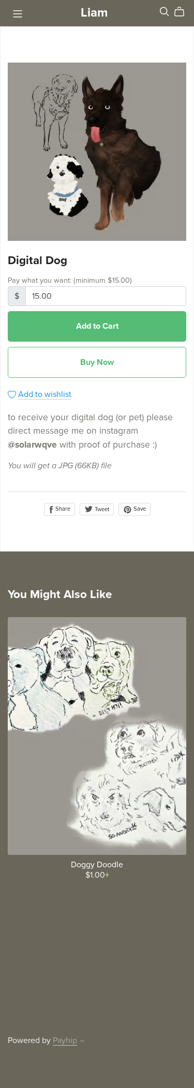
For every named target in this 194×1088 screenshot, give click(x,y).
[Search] (164, 12)
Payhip (65, 1040)
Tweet (101, 509)
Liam (94, 12)
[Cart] (183, 12)
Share (62, 508)
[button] (82, 1042)
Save (139, 508)
